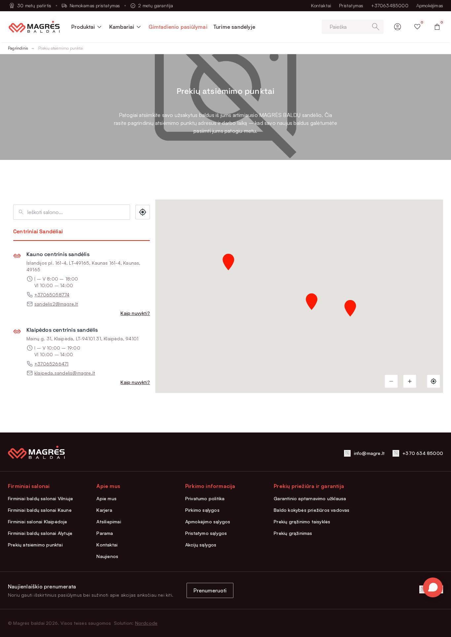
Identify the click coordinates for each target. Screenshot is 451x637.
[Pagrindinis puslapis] (34, 27)
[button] (312, 301)
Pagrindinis (18, 48)
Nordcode (146, 623)
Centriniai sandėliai (38, 231)
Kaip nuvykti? (135, 313)
